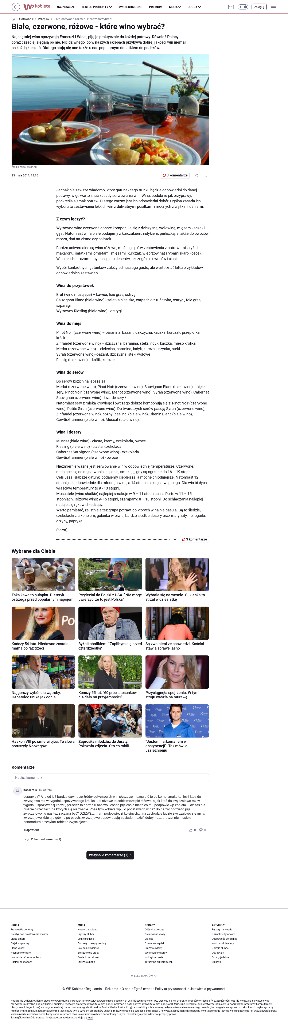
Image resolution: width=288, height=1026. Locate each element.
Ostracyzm (218, 952)
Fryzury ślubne (86, 934)
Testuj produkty (94, 7)
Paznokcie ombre (21, 952)
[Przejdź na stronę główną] (16, 10)
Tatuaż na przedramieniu (159, 962)
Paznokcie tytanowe (223, 934)
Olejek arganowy (20, 943)
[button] (243, 6)
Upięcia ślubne (220, 948)
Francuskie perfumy (22, 929)
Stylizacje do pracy (88, 952)
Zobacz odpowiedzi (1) (46, 839)
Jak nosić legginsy (88, 948)
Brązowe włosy (153, 948)
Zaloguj (259, 7)
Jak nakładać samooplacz (26, 957)
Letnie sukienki (86, 938)
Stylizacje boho (86, 962)
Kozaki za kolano (87, 929)
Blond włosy (17, 948)
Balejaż (149, 938)
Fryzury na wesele (222, 929)
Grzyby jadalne (220, 957)
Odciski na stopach (21, 962)
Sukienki (216, 962)
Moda (173, 7)
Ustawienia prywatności (206, 989)
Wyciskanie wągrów (156, 952)
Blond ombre (18, 938)
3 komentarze (177, 175)
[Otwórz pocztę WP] (230, 7)
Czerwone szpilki (154, 943)
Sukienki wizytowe (88, 957)
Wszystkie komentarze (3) (108, 855)
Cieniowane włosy (155, 934)
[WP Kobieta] (40, 7)
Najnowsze (66, 7)
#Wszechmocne (130, 7)
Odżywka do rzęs (154, 929)
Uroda (192, 7)
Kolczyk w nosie (154, 957)
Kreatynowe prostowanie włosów (29, 934)
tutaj (90, 1017)
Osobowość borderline (224, 938)
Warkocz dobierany (223, 943)
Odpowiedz (31, 830)
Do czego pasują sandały (92, 943)
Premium (155, 7)
